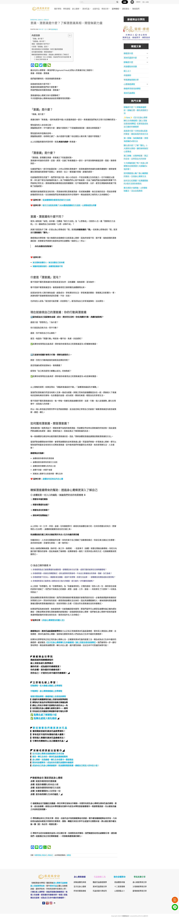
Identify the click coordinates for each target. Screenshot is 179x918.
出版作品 (96, 8)
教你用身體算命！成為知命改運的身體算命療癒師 (52, 762)
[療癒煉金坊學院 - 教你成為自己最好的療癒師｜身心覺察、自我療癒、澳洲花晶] (40, 8)
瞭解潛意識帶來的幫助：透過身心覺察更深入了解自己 (50, 54)
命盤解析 (127, 75)
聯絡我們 (135, 8)
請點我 (69, 855)
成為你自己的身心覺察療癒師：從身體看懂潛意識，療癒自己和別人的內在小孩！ (65, 765)
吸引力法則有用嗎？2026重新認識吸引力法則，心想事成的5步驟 (69, 205)
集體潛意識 (33, 19)
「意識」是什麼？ (38, 38)
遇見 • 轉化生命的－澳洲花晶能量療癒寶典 (50, 756)
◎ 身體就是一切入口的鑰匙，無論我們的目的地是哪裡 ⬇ (52, 57)
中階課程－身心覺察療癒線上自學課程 (46, 691)
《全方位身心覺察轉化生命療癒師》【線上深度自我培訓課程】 (70, 642)
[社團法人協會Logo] (136, 36)
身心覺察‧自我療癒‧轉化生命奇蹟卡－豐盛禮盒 (52, 759)
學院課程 (66, 8)
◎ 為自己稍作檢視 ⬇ (41, 59)
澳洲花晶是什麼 (130, 57)
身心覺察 (75, 8)
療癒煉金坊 (55, 29)
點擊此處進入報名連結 (45, 718)
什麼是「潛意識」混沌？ (40, 46)
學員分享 (105, 8)
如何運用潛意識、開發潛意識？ (42, 52)
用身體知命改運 (130, 66)
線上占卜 (127, 71)
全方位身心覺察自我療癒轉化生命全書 (48, 753)
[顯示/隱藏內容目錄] (69, 35)
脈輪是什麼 (128, 62)
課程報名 (125, 8)
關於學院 (57, 8)
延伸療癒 (115, 8)
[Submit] (117, 2)
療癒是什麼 (128, 53)
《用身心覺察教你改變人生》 (53, 620)
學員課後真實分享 (131, 79)
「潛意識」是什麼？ (39, 41)
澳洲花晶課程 (129, 93)
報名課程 (174, 900)
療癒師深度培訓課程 (132, 88)
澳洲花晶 (85, 8)
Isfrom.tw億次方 (143, 916)
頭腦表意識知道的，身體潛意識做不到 (48, 266)
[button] (132, 2)
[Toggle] (147, 53)
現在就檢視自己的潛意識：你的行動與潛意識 (47, 49)
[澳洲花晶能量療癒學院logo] (136, 28)
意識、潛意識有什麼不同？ (41, 44)
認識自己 (40, 19)
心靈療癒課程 (129, 84)
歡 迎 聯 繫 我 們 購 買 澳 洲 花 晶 (50, 727)
